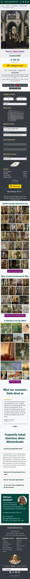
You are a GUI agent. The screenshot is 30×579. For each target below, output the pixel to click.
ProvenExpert (12, 420)
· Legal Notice (5, 542)
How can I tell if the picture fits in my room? (14, 473)
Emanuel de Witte (23, 6)
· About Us (4, 551)
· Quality (18, 544)
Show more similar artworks (15, 271)
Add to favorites (22, 85)
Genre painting (14, 6)
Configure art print (16, 66)
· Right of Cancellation (7, 547)
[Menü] (1, 2)
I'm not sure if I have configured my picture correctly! (14, 486)
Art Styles (8, 6)
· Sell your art (19, 542)
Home (2, 6)
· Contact (4, 540)
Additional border (6, 102)
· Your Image (19, 540)
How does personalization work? (13, 449)
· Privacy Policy (5, 546)
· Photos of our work (20, 546)
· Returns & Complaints (7, 549)
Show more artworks (15, 381)
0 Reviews (18, 88)
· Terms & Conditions (6, 544)
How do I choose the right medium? (14, 480)
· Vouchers (18, 547)
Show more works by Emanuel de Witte (15, 315)
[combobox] (15, 104)
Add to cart (16, 186)
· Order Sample (19, 549)
